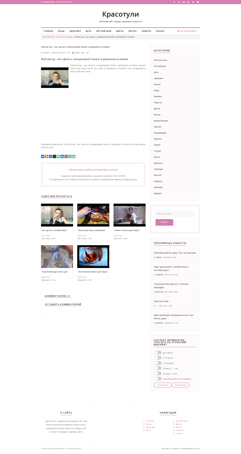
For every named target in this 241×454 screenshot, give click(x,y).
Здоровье (75, 31)
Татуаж (157, 151)
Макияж (158, 193)
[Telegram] (74, 156)
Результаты (180, 385)
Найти (164, 222)
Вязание (158, 96)
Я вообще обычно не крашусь (177, 379)
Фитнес (132, 31)
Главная (48, 31)
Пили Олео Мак (161, 301)
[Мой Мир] (50, 156)
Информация (160, 132)
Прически (158, 163)
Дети (88, 31)
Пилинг (70, 37)
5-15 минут (168, 358)
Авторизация (187, 31)
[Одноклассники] (46, 156)
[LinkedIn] (62, 156)
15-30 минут (168, 363)
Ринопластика (160, 60)
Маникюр (158, 187)
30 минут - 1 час (170, 368)
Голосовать (162, 385)
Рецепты (146, 31)
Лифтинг (158, 138)
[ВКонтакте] (42, 156)
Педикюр (158, 181)
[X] (54, 156)
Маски (83, 235)
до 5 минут (168, 352)
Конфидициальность (190, 449)
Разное (160, 31)
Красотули (120, 14)
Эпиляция (158, 169)
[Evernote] (58, 156)
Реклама (166, 449)
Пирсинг (158, 126)
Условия (175, 449)
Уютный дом (103, 31)
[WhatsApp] (70, 156)
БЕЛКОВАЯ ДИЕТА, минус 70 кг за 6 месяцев (175, 252)
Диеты (120, 31)
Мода (61, 31)
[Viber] (66, 156)
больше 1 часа (170, 373)
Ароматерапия (161, 120)
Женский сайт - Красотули (53, 37)
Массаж (157, 175)
